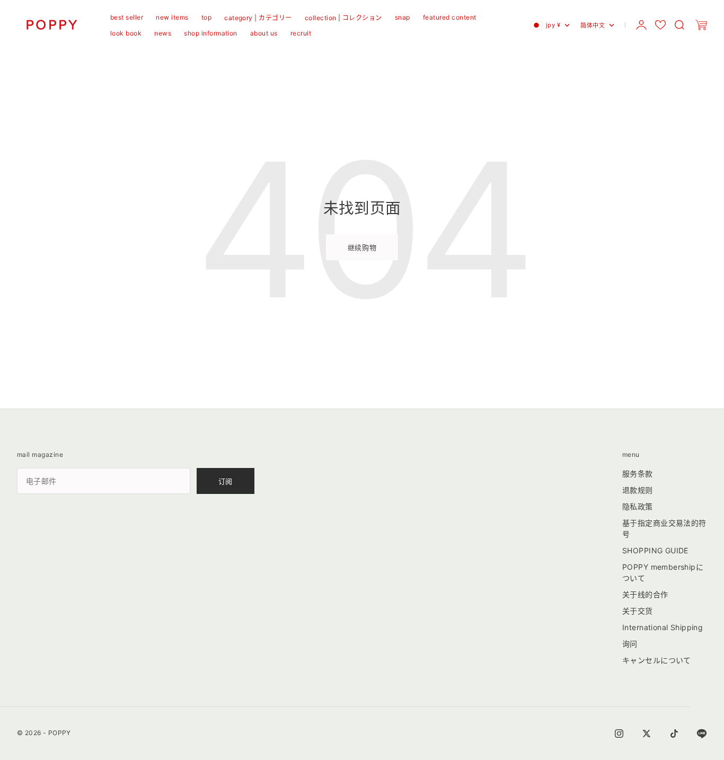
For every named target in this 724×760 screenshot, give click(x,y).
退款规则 (637, 489)
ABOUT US (264, 33)
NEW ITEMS (172, 17)
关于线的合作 (645, 594)
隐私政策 (637, 506)
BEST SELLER (126, 17)
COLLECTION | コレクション (343, 18)
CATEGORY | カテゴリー (258, 18)
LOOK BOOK (126, 33)
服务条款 (637, 473)
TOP (206, 17)
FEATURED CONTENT (449, 17)
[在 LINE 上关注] (701, 733)
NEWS (162, 33)
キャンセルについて (656, 660)
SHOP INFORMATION (210, 33)
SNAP (402, 17)
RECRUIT (300, 33)
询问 (630, 643)
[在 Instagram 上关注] (619, 733)
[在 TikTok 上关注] (674, 733)
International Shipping (662, 627)
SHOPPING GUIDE (655, 550)
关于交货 (637, 610)
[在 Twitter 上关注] (646, 733)
